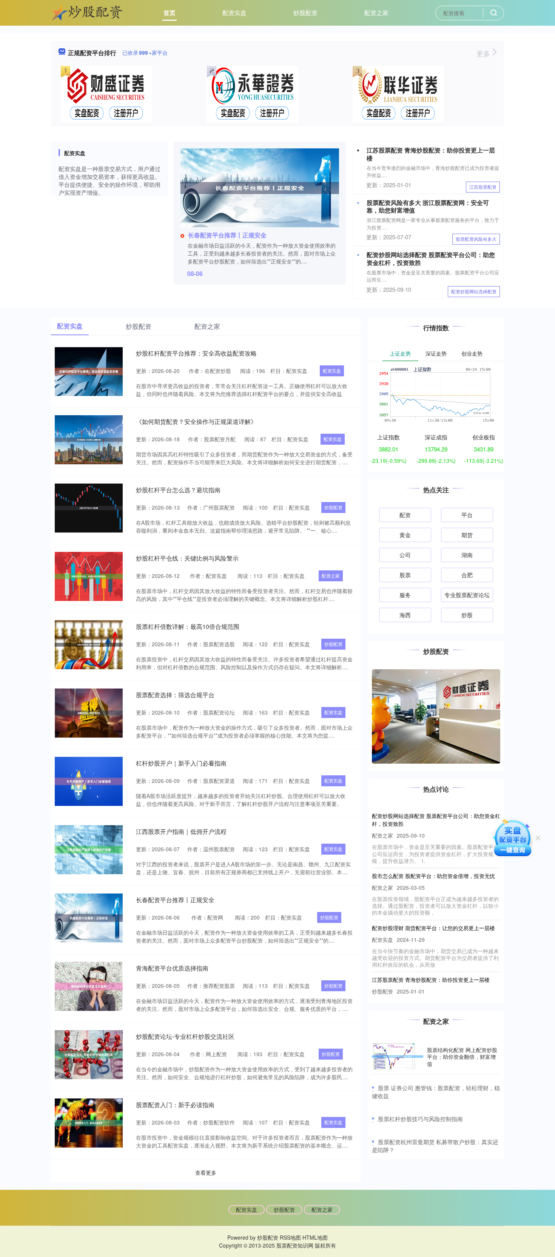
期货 (467, 535)
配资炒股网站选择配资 (473, 291)
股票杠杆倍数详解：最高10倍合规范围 (187, 626)
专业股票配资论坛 (467, 595)
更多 (484, 53)
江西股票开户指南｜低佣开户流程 (181, 831)
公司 (405, 555)
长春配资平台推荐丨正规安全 (227, 235)
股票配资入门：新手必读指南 (175, 1104)
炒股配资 (305, 12)
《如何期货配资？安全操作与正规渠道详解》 (196, 421)
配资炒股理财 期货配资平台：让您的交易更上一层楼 (433, 913)
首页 (169, 12)
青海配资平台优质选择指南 (172, 968)
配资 (405, 515)
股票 (405, 575)
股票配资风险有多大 (476, 239)
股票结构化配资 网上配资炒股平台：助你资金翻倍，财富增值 (462, 1056)
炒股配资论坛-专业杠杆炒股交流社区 (185, 1036)
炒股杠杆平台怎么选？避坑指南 (178, 489)
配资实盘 (234, 12)
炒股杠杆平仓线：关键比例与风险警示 (187, 558)
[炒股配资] (87, 12)
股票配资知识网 (294, 1245)
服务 (405, 595)
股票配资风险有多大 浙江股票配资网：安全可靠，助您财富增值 (428, 206)
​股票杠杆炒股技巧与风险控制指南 (420, 1119)
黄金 (405, 535)
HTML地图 (315, 1237)
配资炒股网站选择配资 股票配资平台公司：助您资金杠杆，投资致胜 (431, 258)
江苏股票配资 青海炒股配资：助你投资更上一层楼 (431, 154)
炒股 (467, 615)
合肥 (467, 575)
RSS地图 (290, 1237)
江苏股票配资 (482, 186)
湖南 (467, 555)
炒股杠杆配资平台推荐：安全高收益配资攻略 (196, 353)
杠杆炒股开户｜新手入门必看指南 (181, 763)
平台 (467, 515)
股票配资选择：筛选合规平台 (175, 694)
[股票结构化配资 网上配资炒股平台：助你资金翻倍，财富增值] (397, 1056)
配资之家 (376, 12)
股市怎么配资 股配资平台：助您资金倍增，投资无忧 (433, 861)
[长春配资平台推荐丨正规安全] (259, 187)
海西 (405, 615)
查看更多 (205, 1172)
